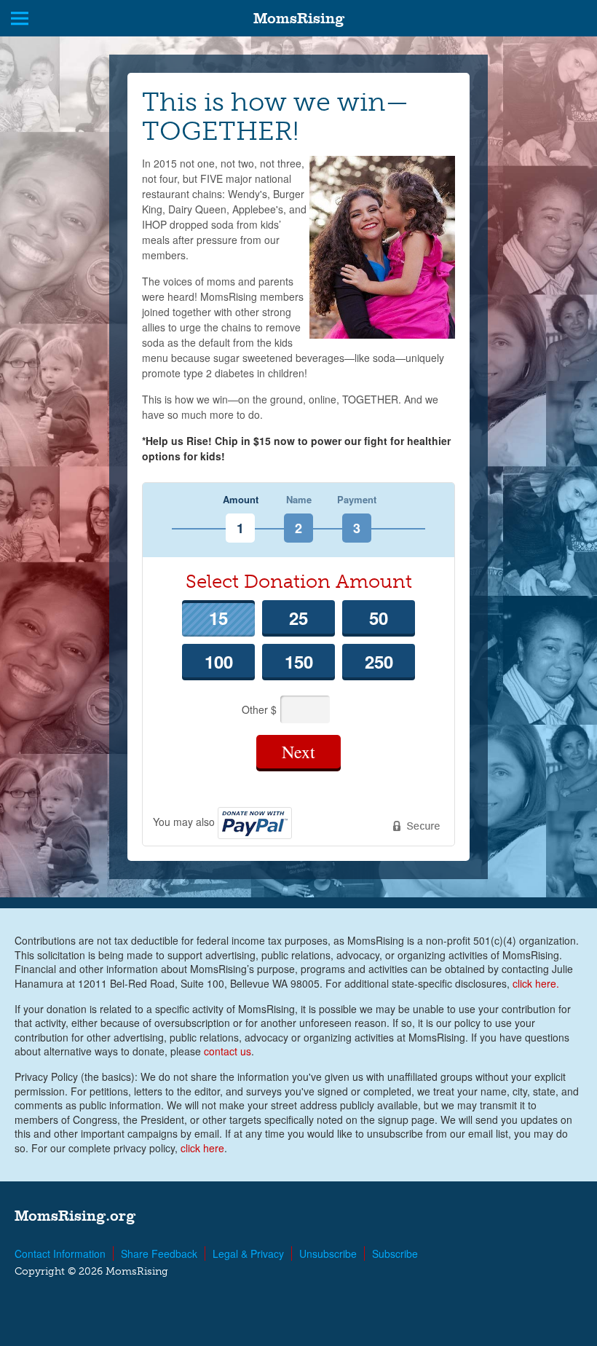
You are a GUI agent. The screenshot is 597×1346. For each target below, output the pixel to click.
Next (298, 751)
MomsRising (298, 18)
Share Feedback (159, 1253)
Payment (356, 500)
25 (298, 617)
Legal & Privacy (248, 1253)
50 (378, 617)
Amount (240, 500)
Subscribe (395, 1253)
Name (299, 500)
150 (299, 661)
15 (218, 617)
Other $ (261, 708)
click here (202, 1148)
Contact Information (60, 1253)
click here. (536, 983)
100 (219, 661)
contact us (227, 1051)
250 (379, 661)
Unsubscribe (328, 1253)
